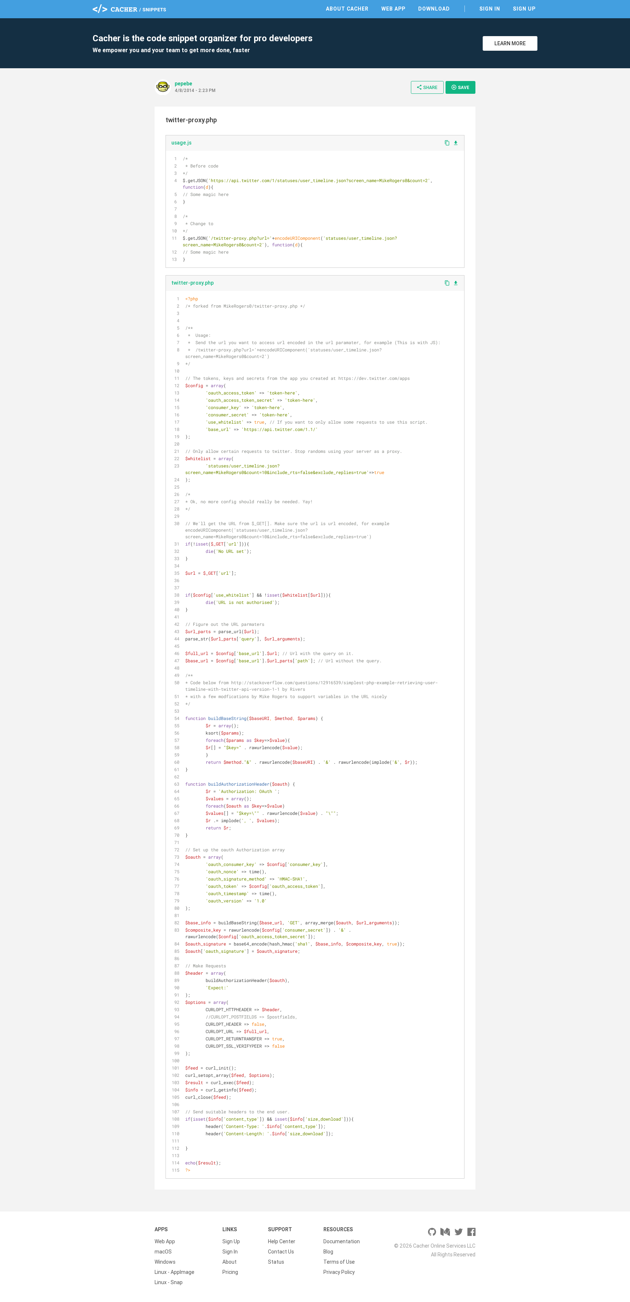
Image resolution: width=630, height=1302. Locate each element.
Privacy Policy (339, 1272)
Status (276, 1262)
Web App (393, 8)
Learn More (510, 43)
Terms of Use (339, 1262)
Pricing (230, 1272)
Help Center (281, 1241)
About (229, 1262)
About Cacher (347, 8)
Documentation (341, 1241)
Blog (328, 1251)
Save (460, 87)
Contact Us (281, 1251)
